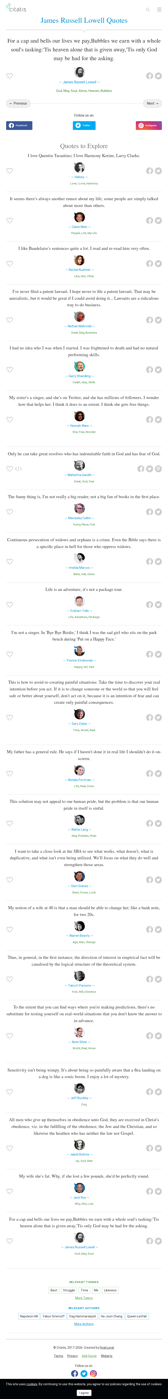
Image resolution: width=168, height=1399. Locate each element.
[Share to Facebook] (149, 75)
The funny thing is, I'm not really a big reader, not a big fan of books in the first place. (84, 496)
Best (54, 1290)
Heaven (93, 91)
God (59, 91)
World (84, 730)
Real (92, 730)
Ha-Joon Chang (111, 1316)
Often (90, 276)
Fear (91, 481)
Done (90, 786)
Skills (91, 382)
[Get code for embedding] (18, 468)
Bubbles (106, 91)
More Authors (84, 1324)
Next (150, 103)
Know (92, 1048)
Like (76, 276)
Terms (58, 1356)
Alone (83, 91)
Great (74, 332)
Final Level (107, 1347)
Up (77, 1161)
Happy (78, 667)
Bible (77, 574)
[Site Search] (147, 9)
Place (85, 524)
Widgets (106, 1356)
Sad (91, 667)
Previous (20, 103)
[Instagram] (93, 1373)
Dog (84, 1104)
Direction (90, 991)
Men (90, 1161)
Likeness (110, 1290)
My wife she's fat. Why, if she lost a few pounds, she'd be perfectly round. (84, 1176)
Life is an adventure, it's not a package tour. (84, 589)
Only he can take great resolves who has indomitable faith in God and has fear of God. (84, 454)
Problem (83, 835)
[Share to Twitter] (158, 75)
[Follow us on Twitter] (84, 125)
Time (76, 730)
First (92, 524)
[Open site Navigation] (159, 9)
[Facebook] (74, 1373)
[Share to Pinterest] (158, 468)
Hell (83, 574)
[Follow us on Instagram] (149, 125)
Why (77, 1203)
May (66, 91)
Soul (74, 91)
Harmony (92, 183)
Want (75, 892)
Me (96, 1290)
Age (75, 942)
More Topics (84, 1298)
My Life (92, 233)
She (74, 432)
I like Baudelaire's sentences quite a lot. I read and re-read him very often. (84, 248)
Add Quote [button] (89, 1356)
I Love (81, 183)
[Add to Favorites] (9, 75)
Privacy (72, 1356)
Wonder (91, 432)
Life (83, 233)
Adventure (81, 617)
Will (81, 991)
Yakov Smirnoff (54, 1316)
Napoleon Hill (29, 1316)
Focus (84, 892)
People (75, 233)
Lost (90, 1203)
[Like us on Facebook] (19, 125)
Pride (93, 835)
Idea (84, 382)
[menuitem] (58, 1356)
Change (90, 942)
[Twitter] (84, 1373)
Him (83, 276)
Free (81, 432)
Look (92, 892)
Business (91, 332)
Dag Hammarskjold (82, 1316)
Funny (76, 524)
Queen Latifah (137, 1316)
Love (73, 183)
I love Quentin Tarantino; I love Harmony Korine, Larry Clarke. (84, 155)
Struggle (69, 1290)
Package (94, 617)
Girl (85, 667)
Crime (90, 574)
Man (81, 942)
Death (76, 382)
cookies (31, 1384)
